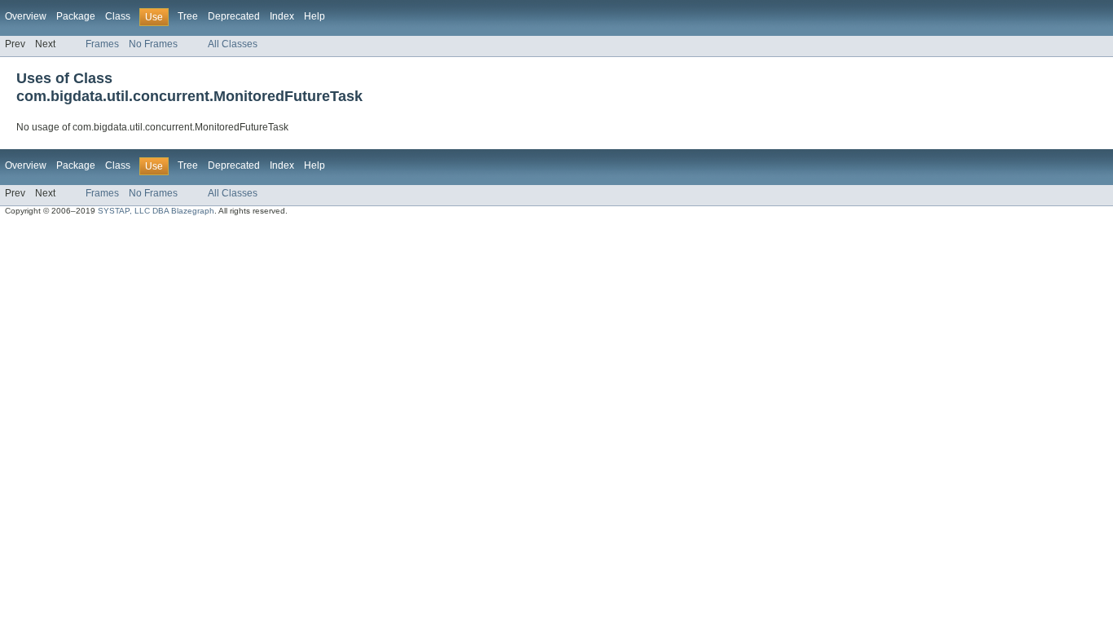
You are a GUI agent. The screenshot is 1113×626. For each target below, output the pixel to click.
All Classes (232, 44)
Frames (102, 44)
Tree (188, 16)
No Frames (153, 44)
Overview (25, 16)
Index (282, 16)
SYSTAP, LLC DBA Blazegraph (156, 210)
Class (117, 16)
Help (314, 16)
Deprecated (234, 16)
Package (75, 16)
